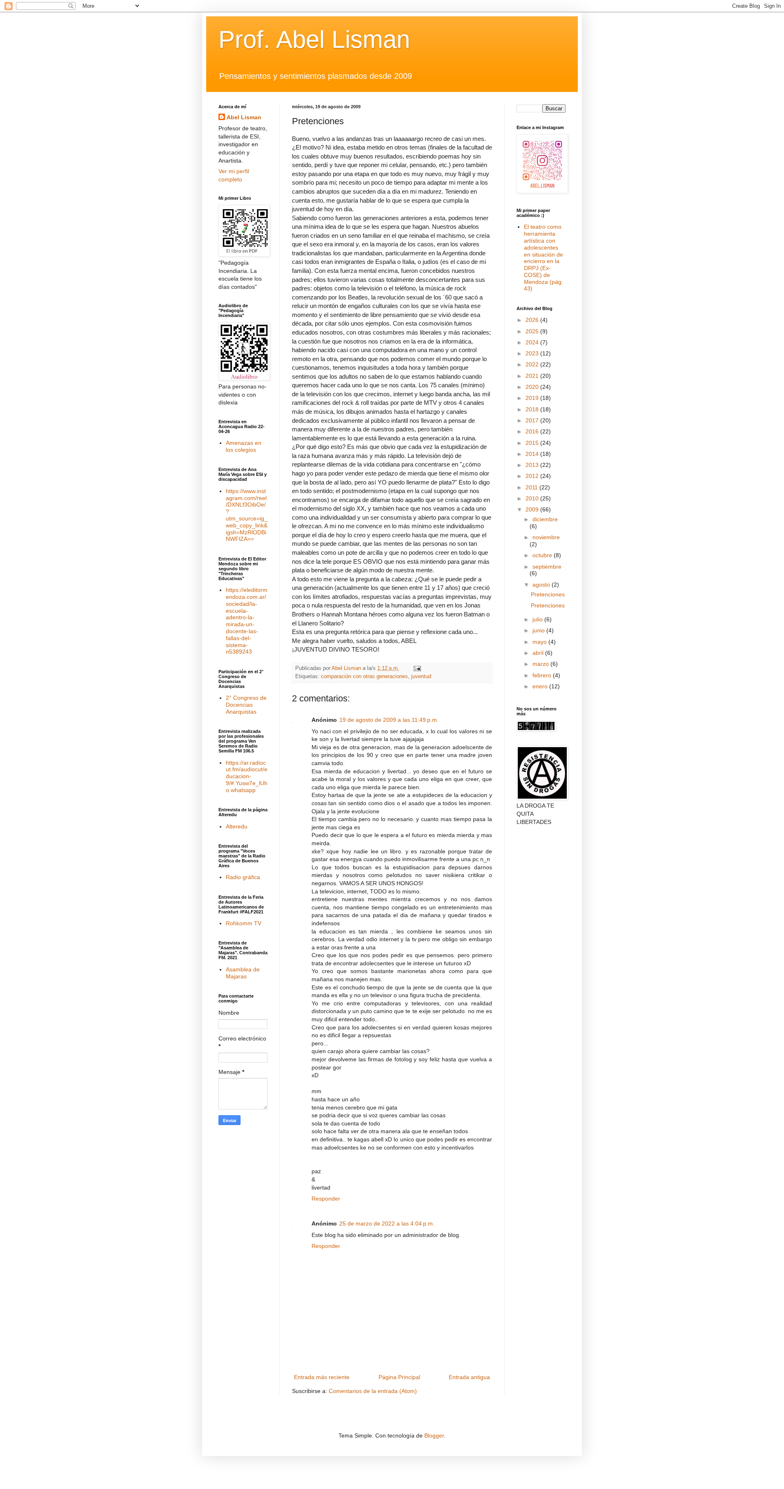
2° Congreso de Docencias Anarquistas (246, 704)
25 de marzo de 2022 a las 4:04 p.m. (386, 1223)
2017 (533, 420)
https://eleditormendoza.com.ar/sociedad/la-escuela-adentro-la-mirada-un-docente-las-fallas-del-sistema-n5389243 (246, 621)
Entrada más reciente (322, 1377)
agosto (542, 584)
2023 (533, 353)
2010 (533, 498)
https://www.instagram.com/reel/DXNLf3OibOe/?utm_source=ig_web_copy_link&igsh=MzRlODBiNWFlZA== (246, 515)
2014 (533, 454)
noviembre (546, 537)
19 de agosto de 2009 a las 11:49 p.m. (389, 720)
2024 (533, 342)
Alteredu (236, 826)
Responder (326, 1198)
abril (538, 653)
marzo (541, 664)
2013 (533, 465)
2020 (533, 387)
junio (539, 630)
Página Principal (399, 1377)
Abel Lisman (244, 117)
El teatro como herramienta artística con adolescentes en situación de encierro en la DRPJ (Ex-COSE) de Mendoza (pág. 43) (543, 257)
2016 (533, 431)
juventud (421, 676)
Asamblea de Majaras (243, 973)
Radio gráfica (243, 877)
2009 (533, 509)
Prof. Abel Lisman (314, 39)
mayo (540, 641)
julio (538, 619)
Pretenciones (548, 594)
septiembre (546, 566)
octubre (543, 555)
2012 (533, 476)
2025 (533, 331)
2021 (533, 376)
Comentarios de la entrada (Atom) (373, 1391)
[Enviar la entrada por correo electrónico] (417, 668)
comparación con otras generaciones (364, 676)
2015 (533, 443)
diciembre (545, 519)
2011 (532, 487)
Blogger (434, 1435)
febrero (542, 675)
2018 (533, 409)
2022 (533, 364)
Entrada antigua (469, 1377)
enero (540, 686)
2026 (533, 320)
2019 (533, 398)
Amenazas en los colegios (243, 446)
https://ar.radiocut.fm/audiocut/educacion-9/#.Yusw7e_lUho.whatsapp (246, 776)
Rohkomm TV (243, 923)
